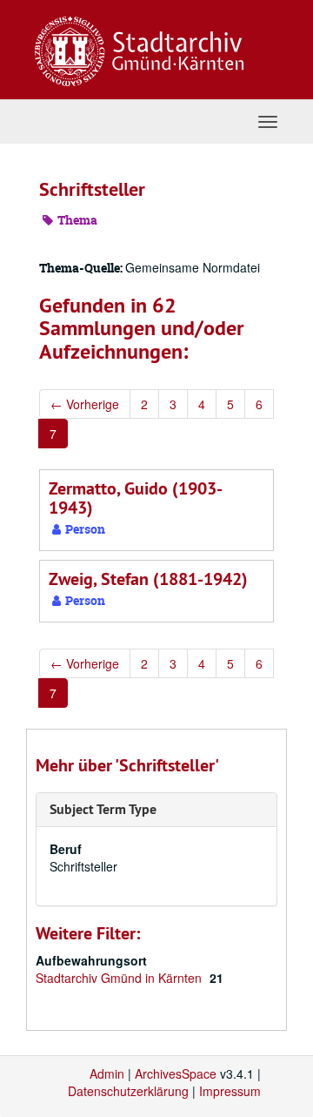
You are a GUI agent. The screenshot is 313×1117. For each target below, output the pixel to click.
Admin (107, 1073)
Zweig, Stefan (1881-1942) (148, 579)
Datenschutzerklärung (128, 1091)
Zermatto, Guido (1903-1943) (136, 498)
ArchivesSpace (175, 1073)
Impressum (230, 1091)
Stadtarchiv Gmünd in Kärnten (120, 977)
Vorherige (84, 404)
